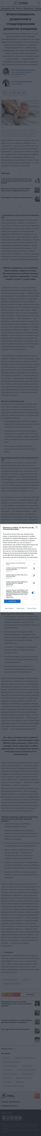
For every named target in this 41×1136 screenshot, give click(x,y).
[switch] (33, 568)
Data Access (20, 608)
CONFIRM (12, 601)
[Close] (37, 528)
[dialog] (20, 568)
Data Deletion (9, 608)
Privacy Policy (31, 608)
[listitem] (20, 563)
